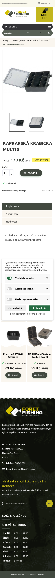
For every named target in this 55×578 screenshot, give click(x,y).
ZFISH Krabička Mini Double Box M (39, 355)
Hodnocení (12, 221)
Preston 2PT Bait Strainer (13, 355)
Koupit (32, 172)
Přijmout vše (39, 308)
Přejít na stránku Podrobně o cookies (27, 314)
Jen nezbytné (15, 308)
